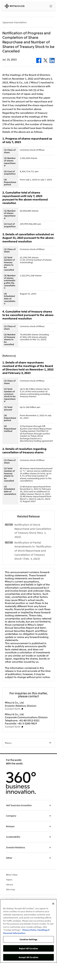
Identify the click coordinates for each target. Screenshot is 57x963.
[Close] (53, 903)
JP (39, 5)
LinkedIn (52, 60)
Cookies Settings (28, 939)
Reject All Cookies (28, 948)
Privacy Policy (29, 929)
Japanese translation (14, 22)
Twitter (45, 60)
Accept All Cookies (28, 957)
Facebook (38, 60)
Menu (8, 742)
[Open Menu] (51, 6)
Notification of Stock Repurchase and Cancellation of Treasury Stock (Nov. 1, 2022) (32, 531)
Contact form (12, 708)
